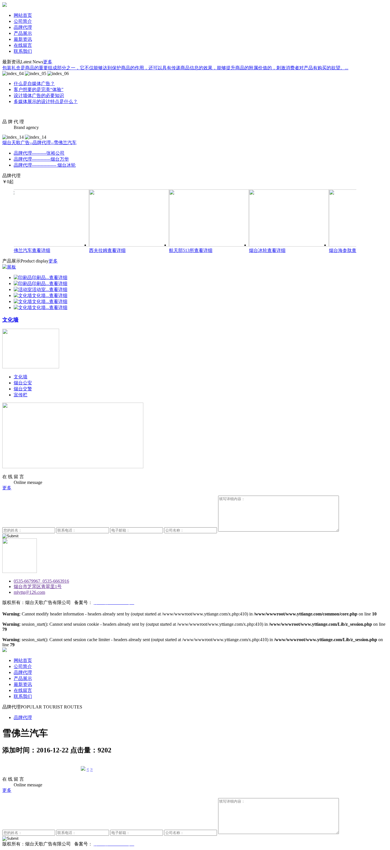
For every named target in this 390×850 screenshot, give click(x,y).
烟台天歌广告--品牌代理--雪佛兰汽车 (39, 142)
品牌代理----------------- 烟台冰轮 (45, 165)
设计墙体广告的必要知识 (39, 95)
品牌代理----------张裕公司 (39, 153)
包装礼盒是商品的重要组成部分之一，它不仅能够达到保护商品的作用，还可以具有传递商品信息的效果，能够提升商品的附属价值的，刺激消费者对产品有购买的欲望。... (175, 67)
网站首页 (23, 15)
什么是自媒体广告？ (34, 83)
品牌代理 (23, 27)
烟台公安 (23, 382)
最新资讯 (23, 39)
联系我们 (23, 51)
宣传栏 (20, 394)
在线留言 (23, 45)
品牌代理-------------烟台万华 (41, 159)
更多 (47, 61)
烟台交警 (23, 388)
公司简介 (23, 21)
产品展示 (23, 33)
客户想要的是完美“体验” (38, 89)
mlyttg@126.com (29, 592)
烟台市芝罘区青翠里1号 (38, 586)
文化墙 (20, 376)
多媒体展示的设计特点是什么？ (46, 101)
